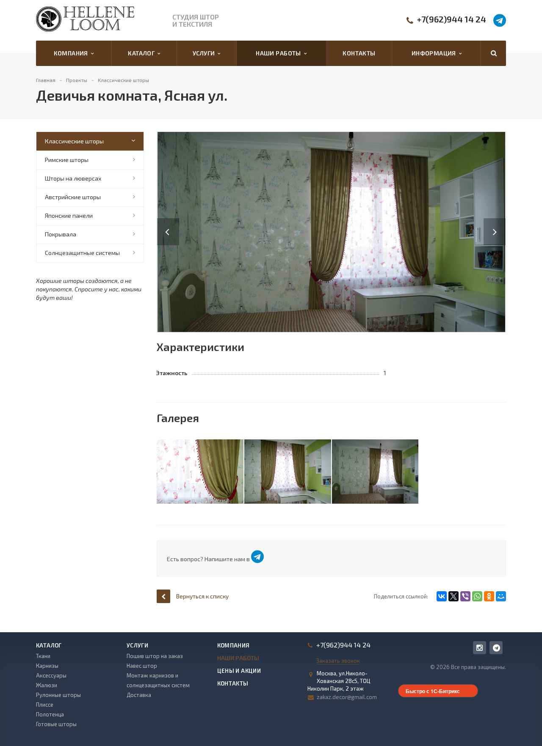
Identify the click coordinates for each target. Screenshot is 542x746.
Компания (72, 53)
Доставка (139, 694)
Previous (168, 223)
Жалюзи (46, 685)
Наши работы (280, 53)
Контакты (359, 53)
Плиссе (44, 704)
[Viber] (465, 596)
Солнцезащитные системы (82, 252)
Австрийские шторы (73, 196)
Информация (435, 53)
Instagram (479, 647)
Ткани (43, 656)
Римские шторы (66, 159)
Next (499, 223)
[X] (453, 596)
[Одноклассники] (489, 596)
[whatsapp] (496, 647)
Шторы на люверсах (73, 178)
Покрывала (60, 234)
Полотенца (50, 714)
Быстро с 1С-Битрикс (433, 691)
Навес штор (142, 665)
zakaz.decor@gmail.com (347, 697)
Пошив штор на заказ (155, 656)
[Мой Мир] (501, 596)
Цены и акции (239, 670)
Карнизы (47, 665)
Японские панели (69, 215)
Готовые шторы (56, 724)
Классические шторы (74, 141)
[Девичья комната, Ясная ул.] (331, 231)
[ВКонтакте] (442, 596)
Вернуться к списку (202, 596)
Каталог (143, 53)
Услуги (205, 53)
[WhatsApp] (477, 596)
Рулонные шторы (58, 694)
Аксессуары (51, 675)
